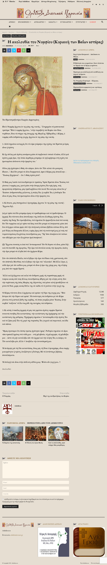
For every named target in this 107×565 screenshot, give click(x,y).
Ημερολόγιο (35, 1)
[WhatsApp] (24, 50)
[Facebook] (92, 4)
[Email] (28, 50)
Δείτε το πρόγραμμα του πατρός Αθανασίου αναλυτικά (86, 161)
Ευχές (75, 59)
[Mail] (96, 4)
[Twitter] (103, 4)
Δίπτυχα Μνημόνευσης (48, 1)
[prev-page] (3, 449)
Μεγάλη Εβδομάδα (21, 32)
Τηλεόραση (62, 1)
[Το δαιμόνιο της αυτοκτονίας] (12, 433)
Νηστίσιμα (77, 90)
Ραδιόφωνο (71, 1)
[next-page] (7, 449)
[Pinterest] (19, 50)
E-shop (93, 22)
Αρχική (12, 22)
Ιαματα (52, 22)
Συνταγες (80, 22)
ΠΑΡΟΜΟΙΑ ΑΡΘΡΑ (16, 423)
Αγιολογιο (39, 22)
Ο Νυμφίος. (6, 396)
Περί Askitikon (24, 1)
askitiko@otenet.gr (16, 535)
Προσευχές (77, 77)
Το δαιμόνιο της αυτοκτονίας (11, 443)
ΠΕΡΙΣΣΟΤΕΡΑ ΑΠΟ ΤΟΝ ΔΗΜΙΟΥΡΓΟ (45, 423)
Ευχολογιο (65, 22)
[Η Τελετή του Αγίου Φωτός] (35, 433)
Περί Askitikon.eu (84, 563)
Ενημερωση (23, 22)
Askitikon (9, 46)
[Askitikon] (53, 13)
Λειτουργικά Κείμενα (79, 83)
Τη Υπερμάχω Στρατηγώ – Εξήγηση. (85, 81)
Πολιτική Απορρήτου (84, 1)
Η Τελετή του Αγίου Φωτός (34, 443)
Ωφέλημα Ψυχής (78, 68)
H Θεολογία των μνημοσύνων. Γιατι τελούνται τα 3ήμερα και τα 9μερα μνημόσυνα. (88, 64)
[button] (102, 22)
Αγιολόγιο (11, 32)
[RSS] (99, 4)
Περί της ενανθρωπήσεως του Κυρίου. (56, 396)
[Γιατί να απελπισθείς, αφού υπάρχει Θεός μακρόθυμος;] (58, 433)
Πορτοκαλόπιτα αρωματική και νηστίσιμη (87, 87)
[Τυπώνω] (4, 50)
